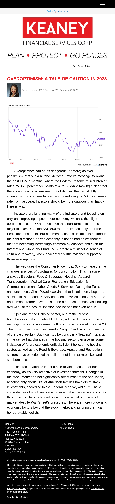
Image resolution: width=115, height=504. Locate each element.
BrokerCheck (70, 460)
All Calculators (67, 428)
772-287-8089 (83, 66)
